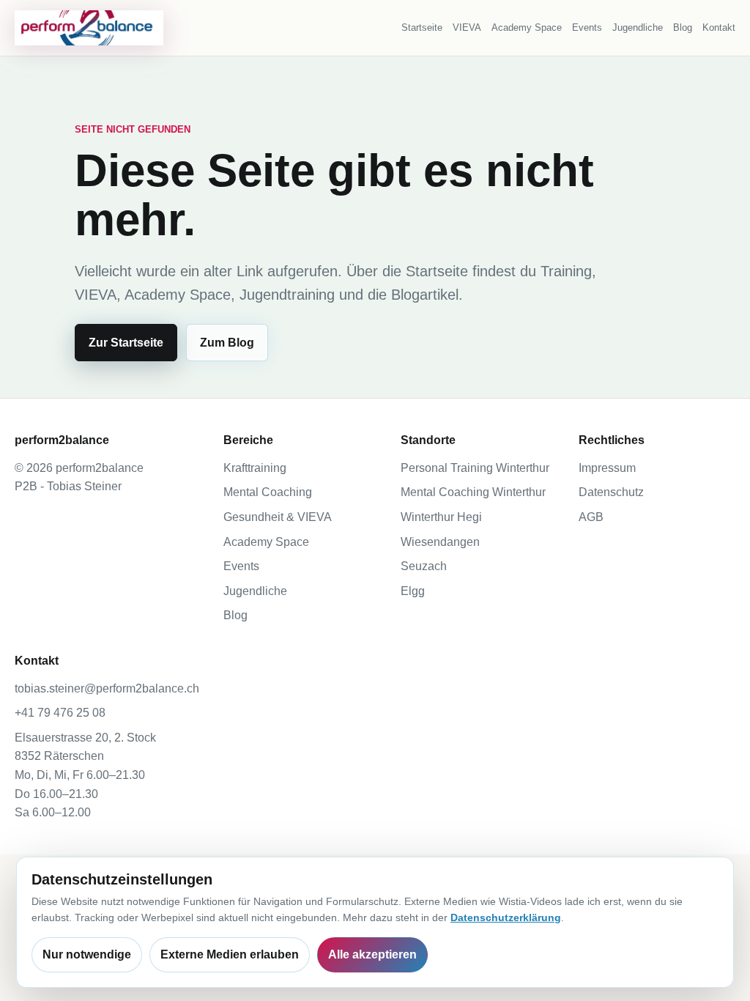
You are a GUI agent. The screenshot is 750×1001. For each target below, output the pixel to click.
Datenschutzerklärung (505, 917)
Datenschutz (611, 492)
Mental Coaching (267, 492)
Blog (682, 27)
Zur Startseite (126, 342)
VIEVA (467, 27)
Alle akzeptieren (372, 954)
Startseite (421, 27)
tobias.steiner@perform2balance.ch (107, 688)
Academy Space (526, 27)
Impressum (607, 468)
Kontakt (718, 27)
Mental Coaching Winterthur (473, 492)
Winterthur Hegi (441, 517)
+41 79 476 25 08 (60, 712)
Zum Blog (227, 342)
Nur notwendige (86, 954)
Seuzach (424, 566)
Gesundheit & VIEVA (277, 517)
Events (587, 27)
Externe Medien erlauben (229, 954)
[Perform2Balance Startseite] (89, 27)
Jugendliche (637, 27)
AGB (591, 517)
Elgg (413, 591)
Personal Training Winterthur (475, 468)
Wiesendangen (440, 542)
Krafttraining (254, 468)
